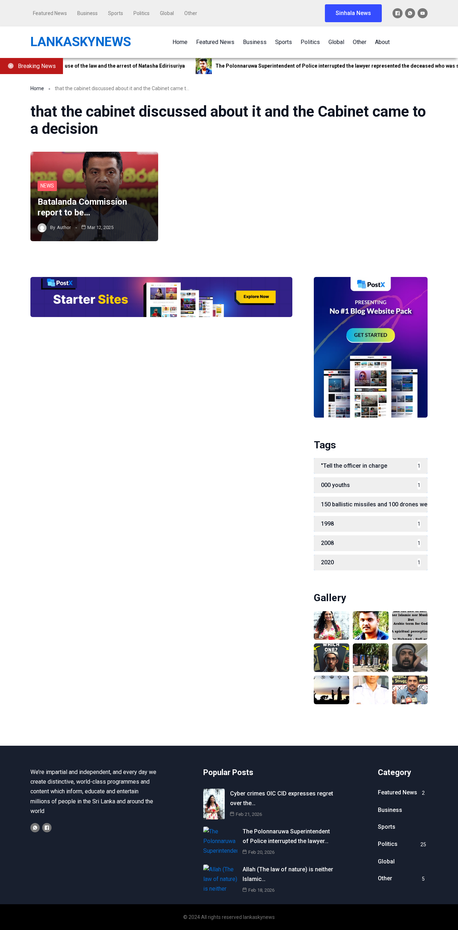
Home (37, 88)
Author (64, 227)
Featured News (50, 13)
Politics (141, 13)
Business (87, 13)
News (47, 186)
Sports (115, 13)
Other (190, 13)
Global (167, 13)
